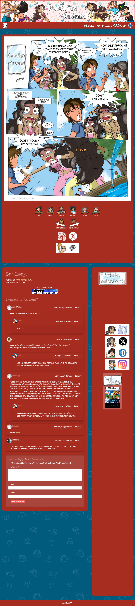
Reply (78, 307)
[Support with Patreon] (67, 248)
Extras (120, 25)
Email (13, 492)
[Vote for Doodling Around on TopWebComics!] (45, 291)
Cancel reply (38, 459)
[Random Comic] (61, 211)
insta (112, 364)
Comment (14, 467)
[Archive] (73, 211)
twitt (112, 341)
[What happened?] (85, 211)
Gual (30, 280)
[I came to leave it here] (96, 211)
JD (29, 459)
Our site (130, 25)
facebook (112, 329)
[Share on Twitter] (73, 236)
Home (89, 25)
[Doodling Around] (38, 211)
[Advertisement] (112, 304)
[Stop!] (50, 211)
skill (112, 352)
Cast (103, 25)
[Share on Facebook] (61, 236)
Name (13, 484)
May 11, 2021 (20, 280)
